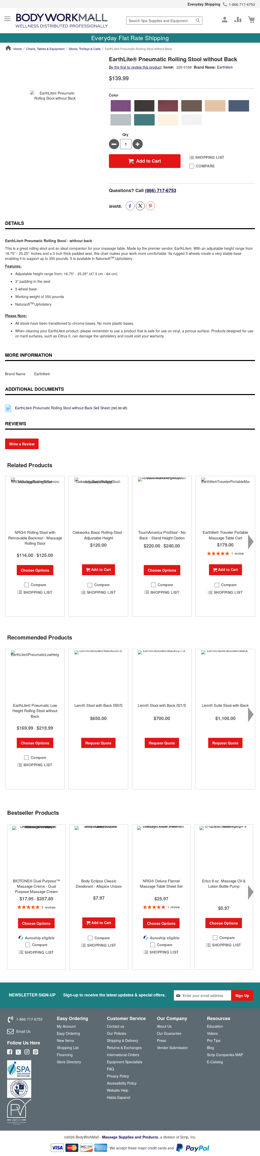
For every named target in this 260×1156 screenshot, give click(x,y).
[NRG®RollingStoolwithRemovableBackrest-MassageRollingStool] (34, 501)
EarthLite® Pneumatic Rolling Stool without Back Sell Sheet (62, 407)
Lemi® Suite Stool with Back (225, 705)
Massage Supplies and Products (130, 1136)
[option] (120, 106)
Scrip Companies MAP (225, 1054)
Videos (212, 1033)
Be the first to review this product (135, 67)
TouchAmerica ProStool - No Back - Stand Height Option (162, 534)
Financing (65, 1054)
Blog (210, 1047)
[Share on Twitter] (140, 205)
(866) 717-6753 (160, 190)
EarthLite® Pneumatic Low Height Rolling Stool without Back (34, 710)
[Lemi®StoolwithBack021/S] (161, 674)
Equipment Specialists (124, 1061)
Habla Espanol (118, 1097)
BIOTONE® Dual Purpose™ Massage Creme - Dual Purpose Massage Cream (36, 886)
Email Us (23, 1031)
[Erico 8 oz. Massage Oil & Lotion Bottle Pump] (224, 850)
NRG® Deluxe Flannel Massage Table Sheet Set (161, 883)
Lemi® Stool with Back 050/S (98, 705)
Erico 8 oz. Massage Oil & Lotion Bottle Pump (224, 883)
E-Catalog (215, 1063)
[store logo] (61, 20)
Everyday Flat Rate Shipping (130, 38)
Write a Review (22, 443)
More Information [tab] (28, 355)
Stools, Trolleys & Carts (85, 48)
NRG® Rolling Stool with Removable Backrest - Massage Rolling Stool (35, 537)
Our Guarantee (169, 1033)
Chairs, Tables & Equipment (45, 48)
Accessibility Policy (122, 1083)
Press (161, 1040)
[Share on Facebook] (130, 205)
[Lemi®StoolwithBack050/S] (98, 674)
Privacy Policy (118, 1076)
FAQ (110, 1068)
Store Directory (69, 1061)
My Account (66, 1026)
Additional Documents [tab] (34, 389)
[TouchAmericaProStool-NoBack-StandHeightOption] (161, 501)
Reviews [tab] (15, 423)
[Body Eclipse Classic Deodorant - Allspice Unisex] (99, 850)
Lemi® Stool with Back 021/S (162, 705)
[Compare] (237, 19)
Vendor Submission (172, 1047)
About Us (164, 1026)
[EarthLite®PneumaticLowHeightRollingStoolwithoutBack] (34, 674)
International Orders (123, 1054)
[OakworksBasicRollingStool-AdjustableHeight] (98, 501)
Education (215, 1026)
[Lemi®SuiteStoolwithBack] (225, 674)
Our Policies (116, 1033)
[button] (35, 585)
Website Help (117, 1090)
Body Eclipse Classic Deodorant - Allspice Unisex (99, 883)
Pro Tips (213, 1040)
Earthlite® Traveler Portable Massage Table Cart (225, 534)
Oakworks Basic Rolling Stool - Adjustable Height (98, 534)
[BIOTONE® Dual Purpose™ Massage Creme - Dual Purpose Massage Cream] (36, 850)
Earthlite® (225, 67)
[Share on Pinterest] (150, 205)
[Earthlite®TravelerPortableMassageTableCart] (225, 501)
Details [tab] (14, 223)
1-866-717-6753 (242, 4)
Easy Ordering (68, 1033)
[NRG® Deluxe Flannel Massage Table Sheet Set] (161, 850)
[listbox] (182, 113)
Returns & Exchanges (124, 1047)
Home (17, 48)
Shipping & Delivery (122, 1040)
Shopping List (68, 1047)
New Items (65, 1040)
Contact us (115, 1026)
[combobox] (164, 21)
